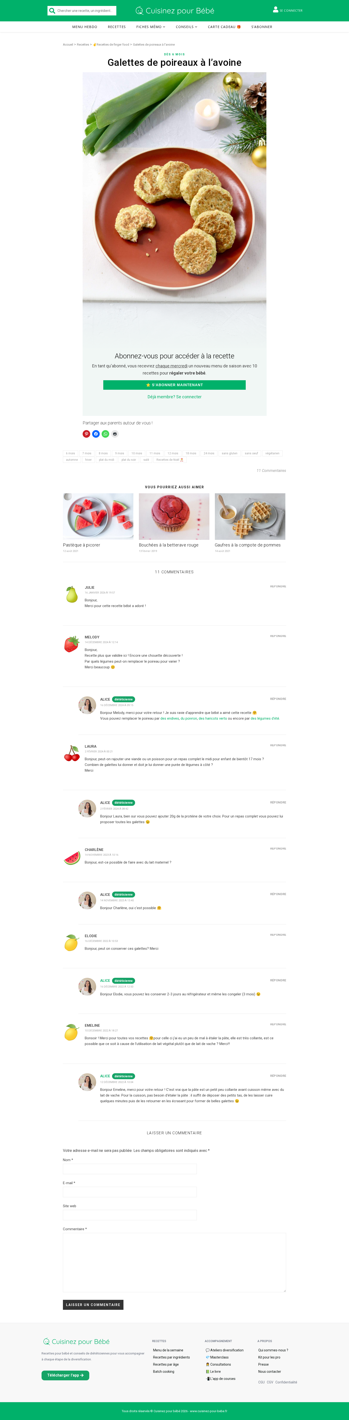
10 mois (137, 453)
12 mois (173, 453)
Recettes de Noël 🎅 (170, 459)
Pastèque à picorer (81, 544)
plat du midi (106, 459)
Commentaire (75, 1229)
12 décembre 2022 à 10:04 (116, 1082)
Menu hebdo (84, 26)
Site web (69, 1206)
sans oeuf (251, 453)
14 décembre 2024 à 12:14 (101, 642)
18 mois (191, 453)
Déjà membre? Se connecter (175, 396)
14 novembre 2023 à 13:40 (117, 900)
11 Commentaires (271, 470)
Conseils (185, 26)
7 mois (86, 453)
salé (146, 459)
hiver (88, 459)
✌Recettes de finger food (111, 44)
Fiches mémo (149, 26)
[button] (65, 1375)
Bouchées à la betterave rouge (169, 544)
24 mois (209, 453)
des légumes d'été (265, 718)
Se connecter (291, 11)
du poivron (189, 718)
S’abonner (261, 26)
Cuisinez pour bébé (175, 10)
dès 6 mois (174, 54)
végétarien (272, 453)
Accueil (68, 44)
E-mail (69, 1183)
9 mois (119, 453)
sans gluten (229, 453)
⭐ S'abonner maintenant (174, 385)
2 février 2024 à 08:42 (114, 808)
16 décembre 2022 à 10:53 (101, 941)
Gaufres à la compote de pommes (248, 544)
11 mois (155, 453)
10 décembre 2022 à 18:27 (101, 1030)
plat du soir (129, 459)
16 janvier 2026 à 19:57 (100, 592)
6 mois (70, 453)
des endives (169, 718)
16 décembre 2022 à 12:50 (116, 986)
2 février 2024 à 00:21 (99, 751)
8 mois (103, 453)
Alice (105, 980)
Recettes (117, 26)
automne (72, 459)
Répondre (278, 586)
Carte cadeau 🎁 (224, 26)
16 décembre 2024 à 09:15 (116, 705)
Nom (68, 1160)
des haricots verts (213, 718)
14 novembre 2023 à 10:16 (101, 854)
